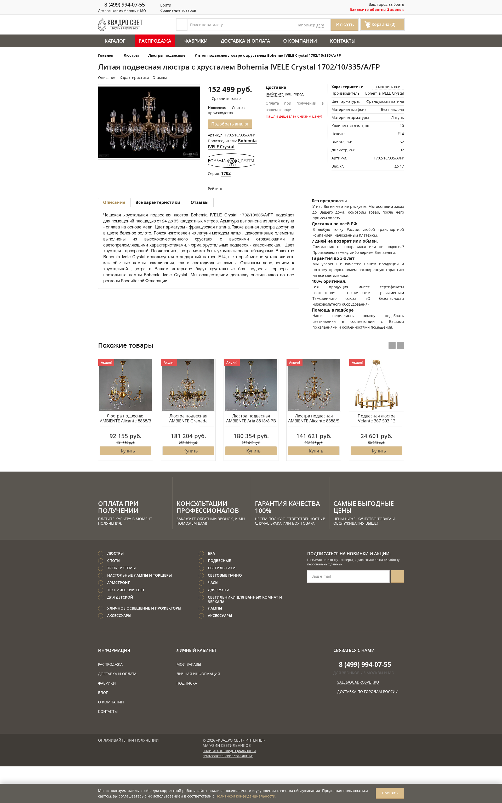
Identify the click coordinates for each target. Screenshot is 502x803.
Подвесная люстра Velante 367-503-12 (377, 419)
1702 (226, 173)
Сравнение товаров (177, 10)
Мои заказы (188, 664)
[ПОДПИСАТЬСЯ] (397, 576)
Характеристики (134, 77)
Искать (344, 24)
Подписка (186, 683)
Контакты (343, 41)
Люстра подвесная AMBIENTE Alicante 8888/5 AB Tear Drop (313, 419)
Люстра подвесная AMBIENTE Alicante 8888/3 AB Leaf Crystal (125, 419)
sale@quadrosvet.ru (358, 682)
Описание (107, 77)
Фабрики (196, 41)
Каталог (115, 41)
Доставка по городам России (367, 691)
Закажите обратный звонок (377, 9)
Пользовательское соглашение (228, 756)
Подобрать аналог (230, 124)
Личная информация (198, 673)
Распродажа (155, 41)
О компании (300, 41)
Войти (165, 5)
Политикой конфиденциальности (245, 796)
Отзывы (160, 77)
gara (320, 24)
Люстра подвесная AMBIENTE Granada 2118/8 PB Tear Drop (188, 419)
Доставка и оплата (245, 41)
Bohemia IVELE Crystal (232, 144)
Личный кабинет (196, 650)
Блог (103, 692)
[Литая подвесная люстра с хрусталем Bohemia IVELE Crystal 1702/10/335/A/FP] (149, 122)
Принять (390, 792)
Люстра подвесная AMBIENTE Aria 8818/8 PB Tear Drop (251, 419)
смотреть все (388, 86)
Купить (128, 451)
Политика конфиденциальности (229, 751)
